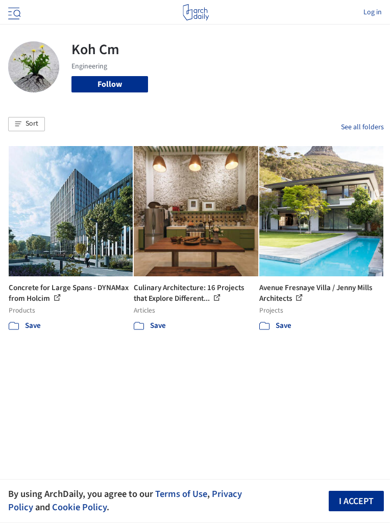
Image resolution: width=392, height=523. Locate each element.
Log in (372, 12)
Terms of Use (181, 494)
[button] (26, 124)
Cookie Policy (79, 507)
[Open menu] (13, 12)
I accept (356, 501)
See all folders (362, 127)
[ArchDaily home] (196, 12)
